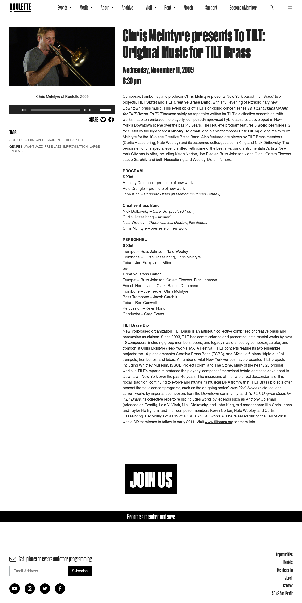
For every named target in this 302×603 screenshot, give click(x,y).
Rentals (288, 562)
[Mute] (95, 109)
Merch (188, 7)
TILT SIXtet (74, 140)
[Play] (15, 109)
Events (62, 7)
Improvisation (75, 146)
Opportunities (284, 554)
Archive (127, 7)
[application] (62, 109)
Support (211, 7)
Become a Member (243, 7)
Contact (288, 585)
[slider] (106, 109)
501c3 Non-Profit (282, 593)
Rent (167, 7)
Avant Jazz (33, 146)
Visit (149, 7)
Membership (285, 570)
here (227, 159)
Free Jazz (53, 146)
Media (84, 7)
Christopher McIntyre (44, 140)
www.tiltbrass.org (219, 421)
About (105, 7)
